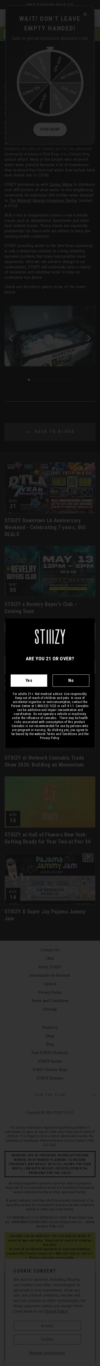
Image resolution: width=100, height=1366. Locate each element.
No (71, 680)
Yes (29, 680)
